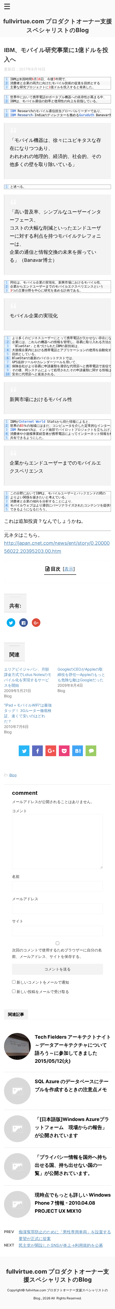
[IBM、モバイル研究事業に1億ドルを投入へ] (77, 750)
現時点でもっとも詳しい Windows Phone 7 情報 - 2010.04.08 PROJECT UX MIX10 (73, 1203)
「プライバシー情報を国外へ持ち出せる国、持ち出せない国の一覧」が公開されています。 (71, 1165)
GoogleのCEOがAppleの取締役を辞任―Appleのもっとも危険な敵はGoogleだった (81, 674)
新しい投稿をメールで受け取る (43, 991)
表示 (68, 569)
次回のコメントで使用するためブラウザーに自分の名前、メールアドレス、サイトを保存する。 (57, 953)
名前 (16, 876)
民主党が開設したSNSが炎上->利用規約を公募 (61, 1245)
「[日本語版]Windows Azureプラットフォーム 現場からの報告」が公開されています (72, 1127)
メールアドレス (25, 898)
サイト (17, 921)
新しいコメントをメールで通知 (43, 982)
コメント (19, 810)
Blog (13, 775)
